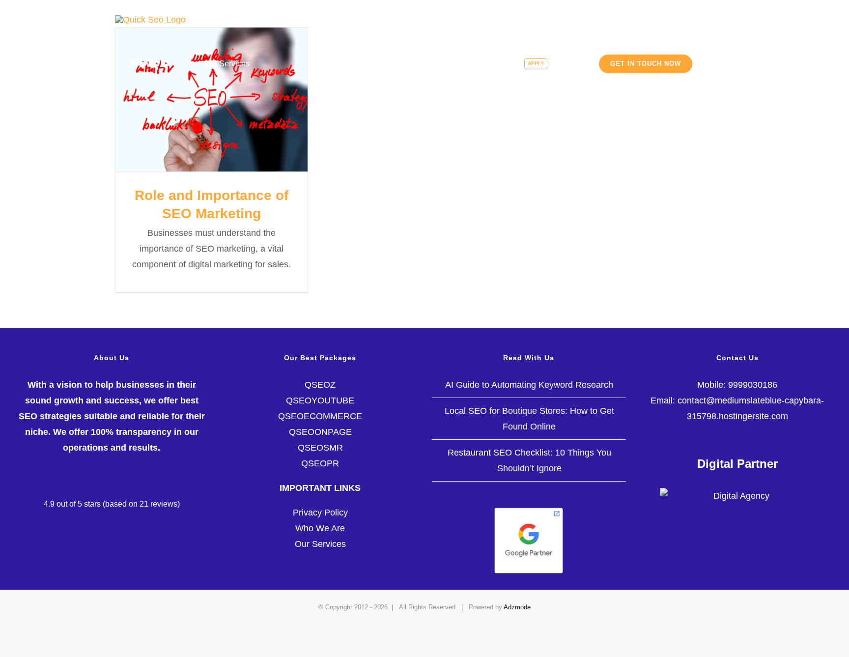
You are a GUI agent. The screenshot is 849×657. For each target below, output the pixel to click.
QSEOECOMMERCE (320, 416)
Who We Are (320, 528)
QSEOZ (320, 385)
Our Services (320, 544)
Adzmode (517, 607)
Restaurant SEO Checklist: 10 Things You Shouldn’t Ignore (529, 460)
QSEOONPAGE (320, 432)
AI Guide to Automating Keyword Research (529, 385)
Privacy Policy (320, 512)
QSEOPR (320, 463)
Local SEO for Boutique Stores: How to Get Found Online (529, 418)
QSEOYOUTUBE (320, 400)
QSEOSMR (320, 448)
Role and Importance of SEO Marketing (212, 100)
